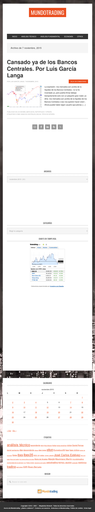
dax (21, 449)
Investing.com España (57, 286)
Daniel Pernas (78, 445)
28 (71, 417)
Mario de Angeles (41, 459)
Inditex (42, 455)
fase (67, 450)
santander (75, 463)
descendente (28, 450)
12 (47, 407)
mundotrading (78, 459)
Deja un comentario (78, 81)
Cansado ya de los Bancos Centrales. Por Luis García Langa (42, 68)
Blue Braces (48, 445)
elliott (50, 450)
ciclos (69, 445)
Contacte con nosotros (42, 508)
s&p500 (68, 462)
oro (25, 463)
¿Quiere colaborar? (27, 508)
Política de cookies (76, 508)
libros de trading (14, 459)
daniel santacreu (13, 450)
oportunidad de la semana (15, 463)
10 (24, 407)
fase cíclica (74, 450)
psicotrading (52, 462)
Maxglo (51, 458)
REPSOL (61, 462)
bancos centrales (28, 114)
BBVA (42, 445)
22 (82, 412)
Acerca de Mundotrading (12, 508)
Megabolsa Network (45, 506)
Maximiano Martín (63, 459)
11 (36, 407)
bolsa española (61, 445)
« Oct (9, 430)
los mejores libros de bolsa (27, 459)
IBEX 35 (36, 455)
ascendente (35, 445)
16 (13, 412)
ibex (20, 455)
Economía (22, 112)
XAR (25, 466)
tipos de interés (48, 114)
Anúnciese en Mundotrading (60, 508)
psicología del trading (40, 463)
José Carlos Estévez (67, 455)
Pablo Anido (30, 463)
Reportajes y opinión (43, 112)
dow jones (42, 450)
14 (71, 407)
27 (59, 417)
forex (15, 455)
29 (82, 417)
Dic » (14, 430)
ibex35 (28, 454)
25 (36, 417)
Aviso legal (87, 508)
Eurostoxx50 (59, 450)
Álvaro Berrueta (34, 466)
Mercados (30, 112)
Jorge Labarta (49, 455)
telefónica (82, 462)
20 (59, 412)
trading (11, 466)
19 (47, 412)
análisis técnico (18, 444)
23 (13, 417)
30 (13, 422)
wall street (19, 467)
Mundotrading (47, 12)
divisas (36, 450)
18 (36, 412)
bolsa (38, 114)
